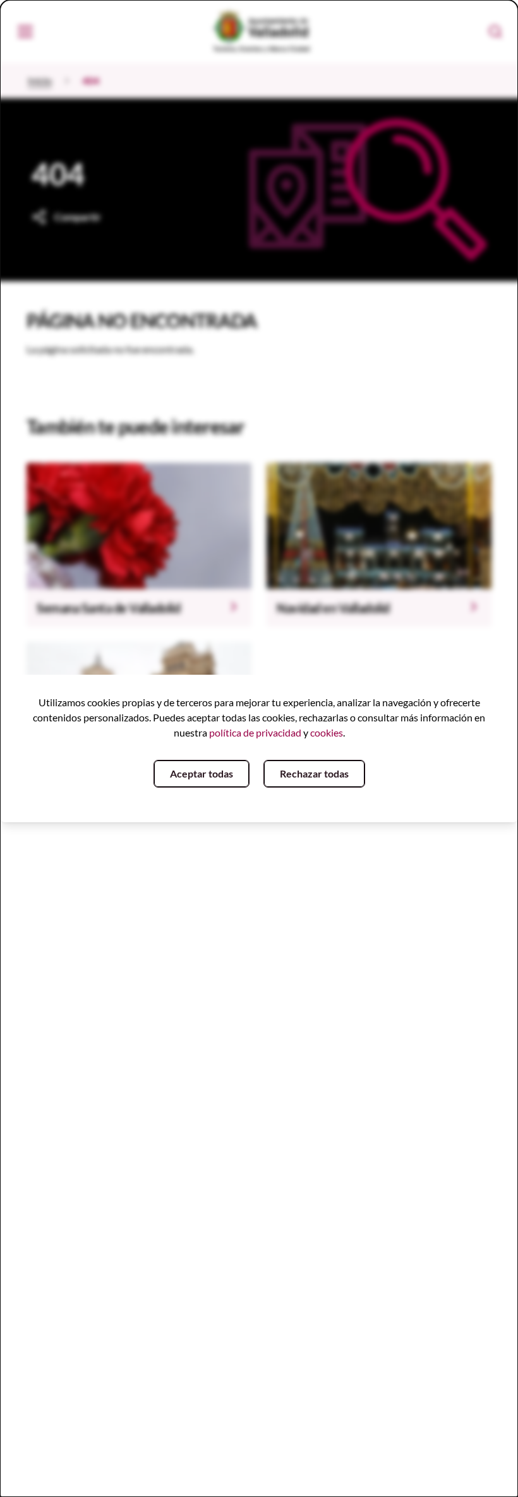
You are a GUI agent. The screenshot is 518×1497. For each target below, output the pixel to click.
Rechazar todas (314, 773)
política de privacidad (255, 732)
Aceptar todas (201, 773)
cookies (326, 732)
